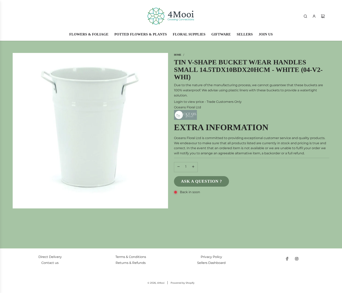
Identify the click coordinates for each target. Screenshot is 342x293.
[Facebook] (287, 258)
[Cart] (322, 16)
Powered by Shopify (183, 282)
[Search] (305, 16)
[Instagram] (296, 258)
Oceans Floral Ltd (187, 107)
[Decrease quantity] (178, 167)
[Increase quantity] (193, 167)
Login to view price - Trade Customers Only (208, 102)
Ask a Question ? (201, 181)
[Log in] (314, 16)
